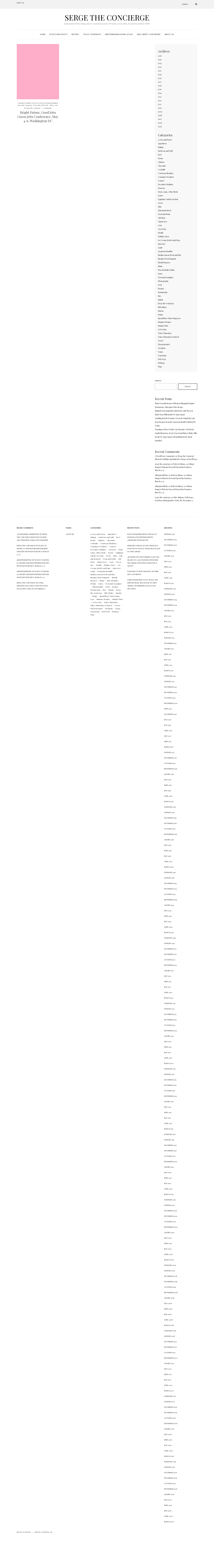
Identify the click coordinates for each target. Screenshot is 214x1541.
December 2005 (170, 1472)
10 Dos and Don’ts (58, 34)
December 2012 (170, 1014)
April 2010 (168, 1189)
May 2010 (167, 1183)
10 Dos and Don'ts (165, 140)
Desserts (161, 188)
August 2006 (169, 1429)
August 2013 (169, 971)
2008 (160, 115)
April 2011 (168, 1123)
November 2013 (170, 954)
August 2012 (169, 1036)
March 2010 (169, 1194)
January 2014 (169, 943)
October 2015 (169, 829)
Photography (163, 281)
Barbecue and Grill (165, 151)
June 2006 (168, 1440)
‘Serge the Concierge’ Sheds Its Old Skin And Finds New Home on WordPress (32, 537)
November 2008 (170, 1281)
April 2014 (168, 927)
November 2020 (170, 692)
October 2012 (169, 1025)
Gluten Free (162, 221)
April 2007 (168, 1385)
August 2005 (169, 1494)
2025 (159, 59)
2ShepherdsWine (161, 475)
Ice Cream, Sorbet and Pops (169, 240)
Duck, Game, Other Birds (168, 192)
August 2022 (169, 610)
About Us (20, 3)
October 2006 (170, 1418)
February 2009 (170, 1265)
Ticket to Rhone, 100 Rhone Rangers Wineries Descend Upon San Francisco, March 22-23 (174, 467)
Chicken (161, 162)
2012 (159, 100)
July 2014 (167, 910)
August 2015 (169, 840)
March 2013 (168, 998)
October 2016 (169, 763)
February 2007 (170, 1396)
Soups (160, 314)
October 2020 (170, 698)
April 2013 (168, 992)
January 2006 (169, 1467)
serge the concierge (162, 464)
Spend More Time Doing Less (169, 318)
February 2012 (170, 1069)
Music (160, 266)
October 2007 (170, 1352)
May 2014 (167, 921)
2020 (160, 74)
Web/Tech (44, 105)
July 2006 (168, 1434)
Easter (160, 195)
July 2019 (167, 720)
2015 (159, 89)
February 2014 (170, 938)
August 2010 (169, 1167)
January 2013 (169, 1009)
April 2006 (168, 1451)
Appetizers (162, 143)
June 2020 (168, 709)
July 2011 (167, 1107)
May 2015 (167, 856)
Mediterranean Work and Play (169, 255)
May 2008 (167, 1314)
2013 (159, 97)
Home (42, 34)
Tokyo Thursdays (92, 34)
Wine (160, 367)
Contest (161, 181)
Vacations (161, 348)
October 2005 (170, 1483)
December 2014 (170, 883)
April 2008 (168, 1320)
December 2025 (170, 540)
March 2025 (169, 583)
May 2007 (167, 1380)
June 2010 (168, 1178)
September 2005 (170, 1489)
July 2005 (168, 1500)
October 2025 (169, 550)
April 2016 (168, 796)
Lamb (160, 248)
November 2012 (170, 1020)
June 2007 (168, 1374)
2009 (160, 111)
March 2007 (169, 1391)
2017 (159, 82)
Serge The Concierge (107, 17)
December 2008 (170, 1276)
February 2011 (169, 1134)
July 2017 (167, 736)
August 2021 (169, 649)
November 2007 (170, 1347)
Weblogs (161, 363)
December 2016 (170, 758)
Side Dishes (162, 307)
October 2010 (169, 1156)
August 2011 (169, 1101)
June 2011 (167, 1112)
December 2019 (170, 714)
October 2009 (170, 1221)
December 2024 (170, 600)
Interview (161, 244)
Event (34, 103)
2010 (160, 108)
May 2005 (167, 1511)
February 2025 (170, 589)
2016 (160, 85)
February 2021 (170, 676)
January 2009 (169, 1271)
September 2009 (170, 1227)
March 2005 (169, 1522)
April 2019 (168, 730)
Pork (160, 285)
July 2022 (167, 616)
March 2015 (168, 867)
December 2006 (170, 1407)
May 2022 (167, 621)
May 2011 (167, 1118)
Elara (18, 1532)
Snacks (160, 311)
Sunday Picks (163, 326)
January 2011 (169, 1140)
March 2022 (169, 632)
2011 (159, 104)
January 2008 (169, 1336)
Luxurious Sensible (165, 251)
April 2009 (168, 1254)
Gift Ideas (161, 218)
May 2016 (167, 790)
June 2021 (168, 654)
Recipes (75, 34)
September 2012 (170, 1031)
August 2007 (169, 1363)
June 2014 (168, 916)
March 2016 (169, 801)
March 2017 (168, 747)
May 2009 (167, 1249)
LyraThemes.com (46, 1532)
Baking (160, 147)
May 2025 (167, 572)
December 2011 (170, 1080)
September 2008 (170, 1292)
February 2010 (170, 1200)
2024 (159, 63)
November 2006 (170, 1412)
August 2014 (169, 905)
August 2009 (169, 1232)
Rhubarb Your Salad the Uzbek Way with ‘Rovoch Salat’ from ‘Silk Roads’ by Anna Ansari (143, 548)
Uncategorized (164, 344)
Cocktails (161, 169)
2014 (159, 93)
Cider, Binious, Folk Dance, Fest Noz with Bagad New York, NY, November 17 (32, 586)
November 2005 (170, 1478)
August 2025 (169, 556)
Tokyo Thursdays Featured (168, 337)
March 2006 (169, 1456)
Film (159, 207)
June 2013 (168, 981)
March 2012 (168, 1063)
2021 (159, 71)
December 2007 (170, 1342)
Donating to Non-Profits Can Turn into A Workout (174, 429)
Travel (160, 340)
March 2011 (168, 1129)
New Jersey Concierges (148, 34)
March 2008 (169, 1325)
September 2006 (170, 1423)
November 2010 (170, 1151)
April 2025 (168, 578)
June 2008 (168, 1309)
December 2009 (170, 1211)
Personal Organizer (51, 103)
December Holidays (165, 184)
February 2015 (170, 872)
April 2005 (168, 1516)
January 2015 (169, 878)
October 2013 (169, 960)
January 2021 (169, 681)
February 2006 (170, 1462)
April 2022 (168, 627)
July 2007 (168, 1369)
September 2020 (170, 703)
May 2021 (167, 660)
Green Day (40, 103)
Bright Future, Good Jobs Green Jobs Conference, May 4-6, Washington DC (37, 116)
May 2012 (167, 1052)
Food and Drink (164, 214)
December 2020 (170, 687)
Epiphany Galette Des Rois (168, 199)
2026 (160, 56)
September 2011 (170, 1096)
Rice (159, 296)
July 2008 (168, 1303)
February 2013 (170, 1003)
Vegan (160, 352)
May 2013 (167, 987)
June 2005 (168, 1505)
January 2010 (169, 1205)
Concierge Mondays (165, 173)
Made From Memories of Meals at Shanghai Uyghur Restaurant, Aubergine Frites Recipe (142, 537)
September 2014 (170, 900)
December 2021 (170, 643)
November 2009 (170, 1216)
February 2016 (170, 807)
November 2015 (170, 823)
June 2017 (168, 741)
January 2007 (169, 1402)
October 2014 (169, 894)
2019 (160, 78)
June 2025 (168, 567)
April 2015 (168, 861)
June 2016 (168, 785)
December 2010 (170, 1145)
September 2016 (170, 769)
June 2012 (168, 1047)
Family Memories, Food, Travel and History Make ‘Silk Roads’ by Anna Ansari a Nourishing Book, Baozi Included (176, 437)
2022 (159, 67)
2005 (160, 126)
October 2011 (169, 1091)
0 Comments (47, 108)
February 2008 (170, 1331)
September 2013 (170, 965)
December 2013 (170, 949)
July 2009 (168, 1238)
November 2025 (170, 545)
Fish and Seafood (164, 210)
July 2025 (167, 561)
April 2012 (168, 1058)
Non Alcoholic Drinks (166, 270)
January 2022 (169, 638)
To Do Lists (37, 105)
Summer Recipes (164, 322)
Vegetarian (162, 355)
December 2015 (170, 818)
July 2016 (167, 780)
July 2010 (167, 1172)
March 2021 (168, 670)
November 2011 (170, 1085)
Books (160, 158)
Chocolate (162, 166)
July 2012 (167, 1041)
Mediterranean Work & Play (119, 34)
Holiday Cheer (163, 236)
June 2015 (168, 850)
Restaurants (162, 292)
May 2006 (167, 1445)
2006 (160, 123)
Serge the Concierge (25, 105)
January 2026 (169, 534)
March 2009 (169, 1260)
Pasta (160, 274)
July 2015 (167, 845)
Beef (159, 155)
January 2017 (169, 752)
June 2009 (168, 1243)
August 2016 (169, 774)
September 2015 (170, 834)
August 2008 (169, 1298)
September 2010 (170, 1161)
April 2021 (168, 665)
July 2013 (167, 976)
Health (160, 233)
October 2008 (170, 1287)
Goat (160, 225)
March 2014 (169, 932)
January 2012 (169, 1074)
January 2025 (169, 594)
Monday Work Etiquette (167, 259)
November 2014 (170, 889)
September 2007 (170, 1358)
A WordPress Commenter (165, 456)
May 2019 (167, 725)
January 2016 (169, 812)
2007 (160, 119)
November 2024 (170, 605)
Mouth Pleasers (164, 262)
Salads (160, 300)
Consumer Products (24, 103)
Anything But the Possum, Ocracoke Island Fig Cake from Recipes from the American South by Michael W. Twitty (175, 422)
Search (158, 381)
